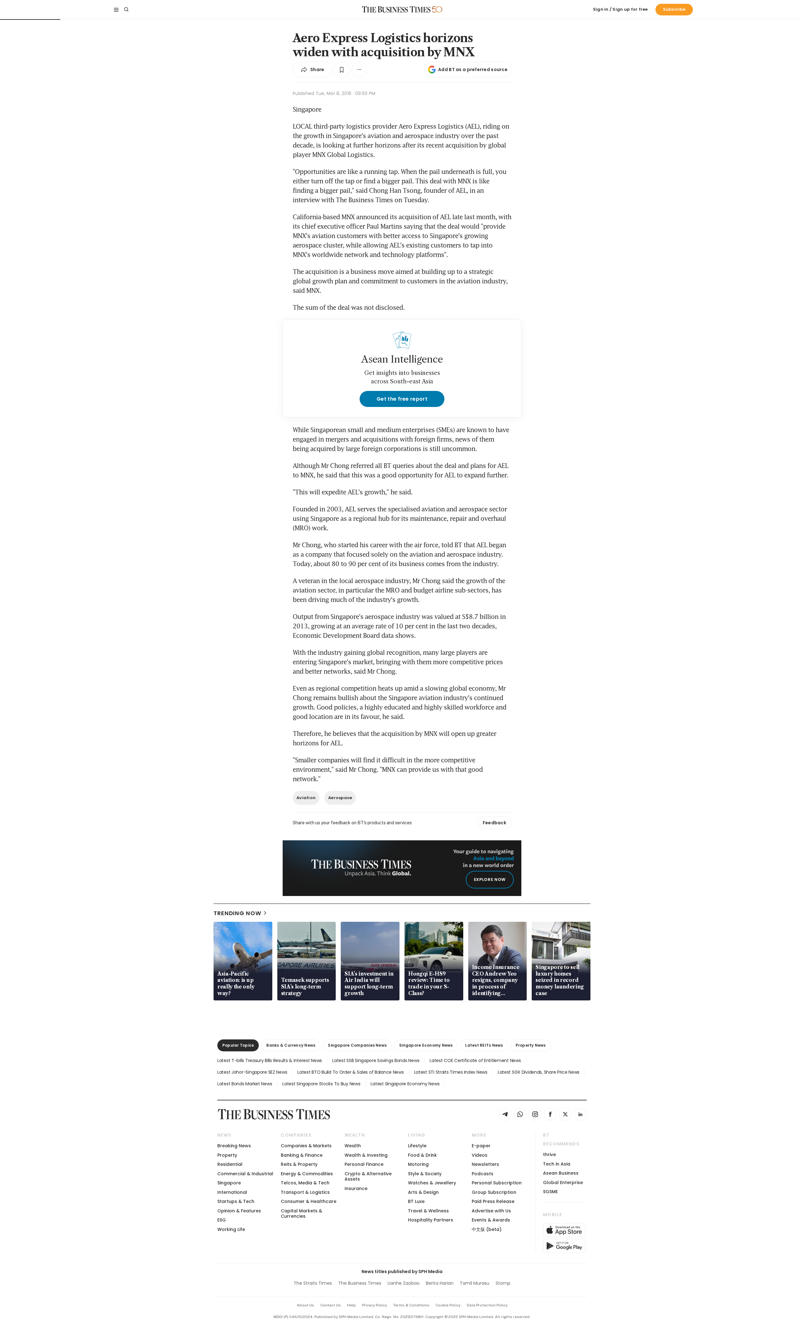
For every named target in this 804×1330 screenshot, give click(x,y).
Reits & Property (299, 1164)
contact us (330, 1305)
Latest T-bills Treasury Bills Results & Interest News (269, 1060)
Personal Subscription (497, 1183)
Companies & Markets (306, 1146)
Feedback (494, 823)
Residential (229, 1164)
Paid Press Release (493, 1201)
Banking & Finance (302, 1155)
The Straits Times (313, 1283)
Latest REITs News (484, 1045)
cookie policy (448, 1305)
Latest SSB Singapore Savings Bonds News (375, 1060)
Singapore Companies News (357, 1045)
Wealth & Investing (366, 1155)
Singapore (229, 1183)
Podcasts (482, 1174)
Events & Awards (491, 1220)
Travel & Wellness (428, 1211)
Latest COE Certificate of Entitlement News (475, 1060)
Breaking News (234, 1146)
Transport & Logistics (305, 1192)
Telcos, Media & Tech (305, 1183)
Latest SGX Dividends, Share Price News (538, 1072)
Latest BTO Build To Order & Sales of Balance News (350, 1072)
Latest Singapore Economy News (405, 1084)
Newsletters (485, 1164)
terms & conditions (411, 1305)
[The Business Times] (396, 9)
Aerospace (340, 798)
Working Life (231, 1229)
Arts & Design (423, 1192)
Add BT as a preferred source (473, 69)
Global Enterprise (563, 1182)
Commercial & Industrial (245, 1174)
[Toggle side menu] (116, 9)
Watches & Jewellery (432, 1183)
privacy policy (374, 1305)
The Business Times (359, 1283)
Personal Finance (364, 1164)
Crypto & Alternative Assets (368, 1176)
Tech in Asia (556, 1164)
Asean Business (561, 1173)
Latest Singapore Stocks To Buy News (321, 1084)
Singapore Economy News (426, 1045)
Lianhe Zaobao (404, 1283)
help (351, 1305)
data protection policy (487, 1305)
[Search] (126, 9)
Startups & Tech (235, 1201)
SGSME (550, 1191)
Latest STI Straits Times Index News (450, 1072)
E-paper (481, 1146)
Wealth (353, 1146)
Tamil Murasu (474, 1283)
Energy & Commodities (307, 1174)
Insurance (356, 1188)
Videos (479, 1155)
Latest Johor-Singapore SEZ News (252, 1072)
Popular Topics (238, 1045)
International (232, 1192)
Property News (531, 1045)
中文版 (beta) (487, 1229)
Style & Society (425, 1174)
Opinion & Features (239, 1211)
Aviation (306, 798)
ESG (221, 1220)
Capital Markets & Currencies (301, 1213)
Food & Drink (422, 1155)
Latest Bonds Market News (244, 1084)
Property (227, 1155)
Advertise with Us (491, 1211)
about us (305, 1305)
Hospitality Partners (430, 1220)
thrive (549, 1154)
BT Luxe (416, 1201)
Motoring (418, 1164)
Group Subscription (494, 1192)
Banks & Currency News (290, 1045)
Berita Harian (440, 1283)
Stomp (503, 1283)
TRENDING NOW (237, 913)
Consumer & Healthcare (308, 1201)
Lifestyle (417, 1146)
